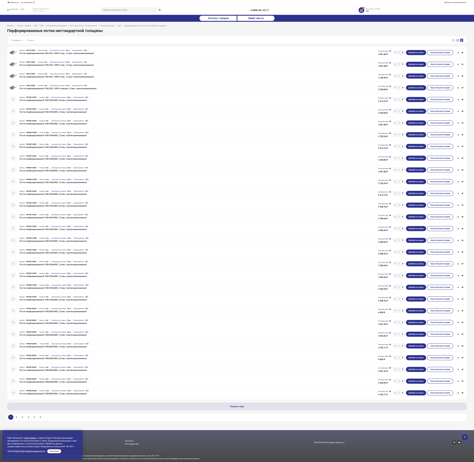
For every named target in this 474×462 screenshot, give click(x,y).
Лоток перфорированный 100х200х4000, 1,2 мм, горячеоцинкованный (53, 335)
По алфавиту (16, 40)
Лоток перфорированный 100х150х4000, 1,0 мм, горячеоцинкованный (53, 217)
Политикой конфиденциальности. (29, 451)
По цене (30, 40)
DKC (35, 26)
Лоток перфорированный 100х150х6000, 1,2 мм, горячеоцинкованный (53, 276)
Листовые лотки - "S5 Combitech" (83, 26)
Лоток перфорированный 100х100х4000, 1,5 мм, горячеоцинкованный (53, 135)
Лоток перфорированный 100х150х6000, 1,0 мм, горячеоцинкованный (53, 264)
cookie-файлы (30, 438)
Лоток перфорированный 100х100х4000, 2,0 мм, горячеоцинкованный (53, 147)
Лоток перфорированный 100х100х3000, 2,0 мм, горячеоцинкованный (53, 100)
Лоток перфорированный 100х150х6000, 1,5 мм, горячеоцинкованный (53, 288)
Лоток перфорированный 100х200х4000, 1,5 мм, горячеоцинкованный (53, 347)
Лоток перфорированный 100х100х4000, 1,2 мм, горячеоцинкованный (53, 124)
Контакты (129, 441)
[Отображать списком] (457, 40)
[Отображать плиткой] (453, 40)
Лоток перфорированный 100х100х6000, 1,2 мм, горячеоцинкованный (53, 170)
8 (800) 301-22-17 (260, 10)
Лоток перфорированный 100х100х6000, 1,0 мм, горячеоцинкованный (53, 159)
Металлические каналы (57, 26)
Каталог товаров (24, 26)
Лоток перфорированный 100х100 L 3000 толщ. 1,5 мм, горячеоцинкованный (56, 77)
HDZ (119, 26)
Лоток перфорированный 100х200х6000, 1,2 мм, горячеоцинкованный (53, 382)
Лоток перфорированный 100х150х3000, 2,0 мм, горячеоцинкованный (53, 206)
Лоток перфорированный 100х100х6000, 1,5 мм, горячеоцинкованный (53, 182)
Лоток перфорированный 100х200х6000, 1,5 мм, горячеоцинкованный (53, 393)
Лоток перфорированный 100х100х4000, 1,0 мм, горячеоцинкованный (53, 112)
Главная (10, 26)
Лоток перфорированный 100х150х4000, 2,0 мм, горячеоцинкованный (53, 253)
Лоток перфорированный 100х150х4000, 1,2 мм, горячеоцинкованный (53, 229)
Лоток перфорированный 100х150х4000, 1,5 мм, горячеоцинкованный (53, 241)
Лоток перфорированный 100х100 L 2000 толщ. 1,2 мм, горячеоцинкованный (56, 53)
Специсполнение (107, 26)
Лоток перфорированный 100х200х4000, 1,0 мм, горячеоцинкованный (53, 323)
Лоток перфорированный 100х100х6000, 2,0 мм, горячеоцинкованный (53, 194)
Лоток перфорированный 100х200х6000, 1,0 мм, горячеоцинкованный (53, 370)
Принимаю (54, 451)
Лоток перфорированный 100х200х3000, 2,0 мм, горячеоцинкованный (53, 311)
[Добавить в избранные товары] (462, 52)
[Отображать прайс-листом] (461, 40)
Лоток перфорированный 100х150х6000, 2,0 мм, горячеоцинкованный (53, 300)
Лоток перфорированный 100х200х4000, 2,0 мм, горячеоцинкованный (53, 358)
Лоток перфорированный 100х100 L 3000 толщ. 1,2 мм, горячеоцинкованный (56, 65)
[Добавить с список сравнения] (458, 53)
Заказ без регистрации (440, 52)
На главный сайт (132, 444)
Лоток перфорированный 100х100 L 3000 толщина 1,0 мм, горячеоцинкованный (57, 88)
